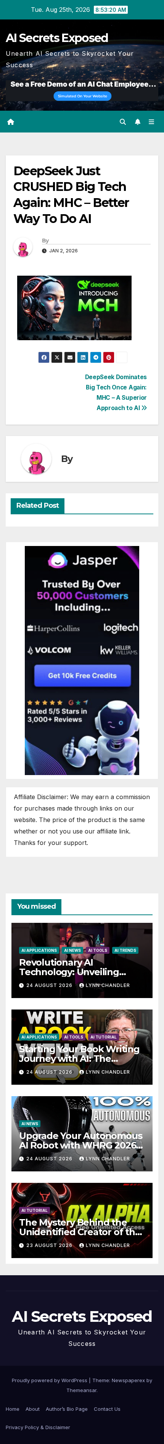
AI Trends (125, 950)
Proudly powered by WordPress (50, 1380)
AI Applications (39, 950)
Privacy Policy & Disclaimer (38, 1427)
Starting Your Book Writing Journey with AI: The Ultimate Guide (79, 1058)
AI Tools (97, 950)
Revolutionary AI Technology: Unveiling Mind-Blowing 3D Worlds (75, 972)
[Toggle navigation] (151, 122)
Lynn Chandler (108, 985)
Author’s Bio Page (67, 1409)
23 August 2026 (50, 1245)
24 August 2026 (50, 985)
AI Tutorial (103, 1037)
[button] (123, 122)
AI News (72, 950)
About (33, 1409)
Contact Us (107, 1409)
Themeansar (81, 1390)
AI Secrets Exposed (57, 38)
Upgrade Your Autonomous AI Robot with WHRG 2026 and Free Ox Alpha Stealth (80, 1145)
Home (12, 1409)
